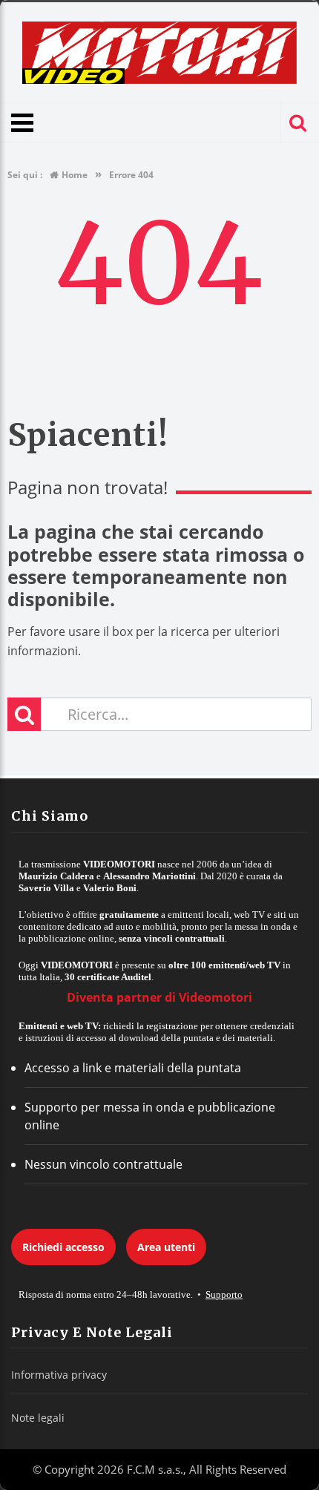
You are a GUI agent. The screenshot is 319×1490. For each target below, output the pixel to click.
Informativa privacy (59, 1375)
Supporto (224, 1294)
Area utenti (166, 1247)
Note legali (38, 1418)
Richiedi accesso (63, 1247)
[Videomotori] (159, 53)
